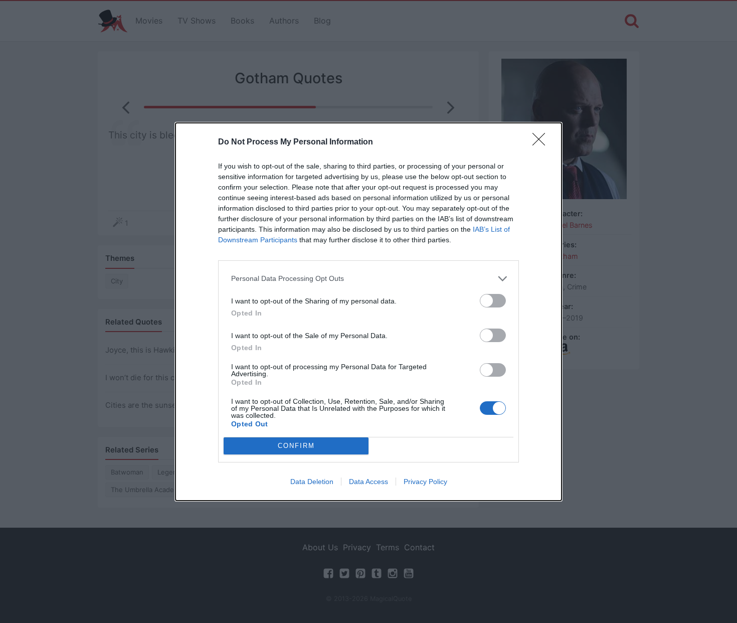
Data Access (368, 482)
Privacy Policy (425, 482)
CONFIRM (296, 445)
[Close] (541, 142)
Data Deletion (311, 482)
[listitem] (368, 278)
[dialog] (368, 312)
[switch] (493, 300)
